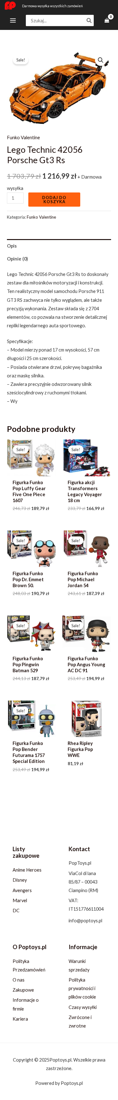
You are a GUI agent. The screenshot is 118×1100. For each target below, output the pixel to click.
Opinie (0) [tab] (17, 258)
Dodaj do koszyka (54, 199)
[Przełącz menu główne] (13, 20)
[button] (100, 60)
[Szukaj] (89, 20)
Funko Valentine (23, 137)
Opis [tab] (12, 246)
